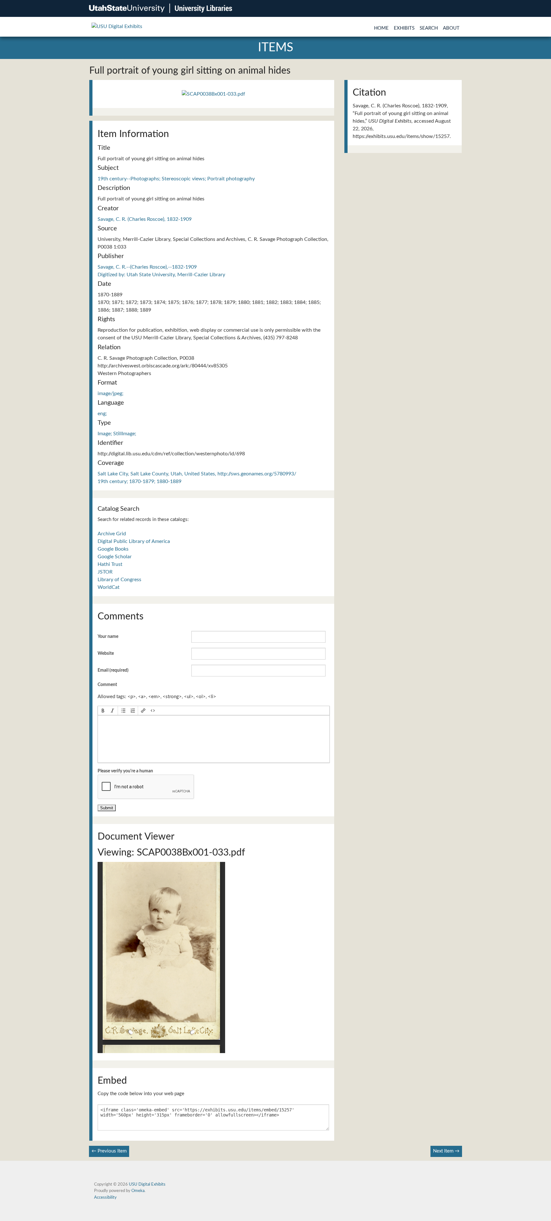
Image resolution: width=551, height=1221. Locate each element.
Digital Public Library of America (134, 541)
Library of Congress (119, 579)
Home (381, 28)
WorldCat (109, 587)
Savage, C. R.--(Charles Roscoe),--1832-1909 (147, 267)
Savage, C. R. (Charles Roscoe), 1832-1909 (145, 219)
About (451, 28)
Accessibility (105, 1197)
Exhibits (404, 28)
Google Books (113, 549)
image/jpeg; (110, 393)
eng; (102, 413)
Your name (108, 636)
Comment (107, 685)
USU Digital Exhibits (147, 1184)
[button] (103, 710)
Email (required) (113, 670)
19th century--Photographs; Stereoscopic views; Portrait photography (176, 178)
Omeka (137, 1191)
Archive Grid (112, 533)
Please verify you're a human (125, 771)
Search (429, 28)
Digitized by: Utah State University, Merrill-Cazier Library (161, 274)
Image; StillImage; (117, 433)
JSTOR (105, 571)
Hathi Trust (110, 564)
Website (106, 653)
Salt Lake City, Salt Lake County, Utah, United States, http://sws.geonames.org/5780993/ (197, 473)
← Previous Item (109, 1151)
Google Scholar (115, 556)
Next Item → (446, 1151)
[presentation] (103, 710)
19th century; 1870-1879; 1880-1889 (139, 481)
